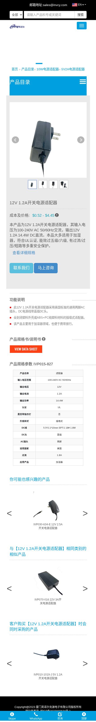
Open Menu (81, 81)
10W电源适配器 (48, 69)
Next (80, 140)
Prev (15, 140)
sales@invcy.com (55, 5)
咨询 (60, 718)
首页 (15, 69)
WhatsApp (36, 718)
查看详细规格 (24, 253)
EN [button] (79, 4)
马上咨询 (46, 268)
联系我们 (21, 268)
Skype (12, 718)
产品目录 (27, 69)
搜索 (80, 14)
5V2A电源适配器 (73, 69)
